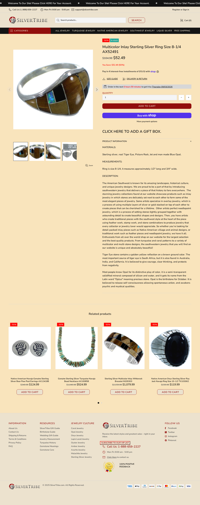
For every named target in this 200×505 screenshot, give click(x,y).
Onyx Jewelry (77, 435)
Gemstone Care (47, 450)
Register (176, 9)
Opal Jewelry (77, 432)
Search (137, 20)
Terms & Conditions (17, 439)
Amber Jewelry (78, 446)
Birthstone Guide (47, 432)
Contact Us (14, 432)
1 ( (28, 9)
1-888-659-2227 (129, 446)
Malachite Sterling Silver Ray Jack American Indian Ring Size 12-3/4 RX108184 (123, 380)
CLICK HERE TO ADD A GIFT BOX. (131, 131)
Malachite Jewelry (79, 453)
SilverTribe (28, 20)
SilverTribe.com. (57, 485)
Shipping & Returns (17, 435)
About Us (13, 428)
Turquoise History (48, 442)
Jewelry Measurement (50, 439)
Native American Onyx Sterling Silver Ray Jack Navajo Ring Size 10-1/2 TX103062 (77, 380)
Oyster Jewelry (78, 442)
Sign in (186, 9)
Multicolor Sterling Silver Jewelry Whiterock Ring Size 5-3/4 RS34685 (170, 380)
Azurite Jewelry (78, 450)
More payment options (147, 121)
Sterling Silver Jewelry (81, 457)
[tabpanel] (123, 361)
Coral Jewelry (77, 428)
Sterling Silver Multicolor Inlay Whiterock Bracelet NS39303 (30, 380)
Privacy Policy (15, 442)
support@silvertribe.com (86, 9)
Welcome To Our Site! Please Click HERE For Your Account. (40, 3)
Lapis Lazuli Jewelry (80, 439)
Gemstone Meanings (49, 446)
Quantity (107, 93)
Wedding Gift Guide (49, 435)
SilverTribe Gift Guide (50, 428)
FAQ (11, 446)
